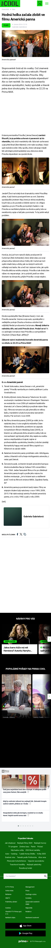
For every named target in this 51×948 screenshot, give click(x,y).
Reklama (8, 894)
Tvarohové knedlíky (17, 864)
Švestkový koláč (25, 868)
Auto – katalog (11, 854)
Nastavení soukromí (32, 917)
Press (27, 890)
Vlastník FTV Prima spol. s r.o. (13, 913)
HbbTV (7, 898)
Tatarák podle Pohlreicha (27, 857)
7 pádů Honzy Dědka (27, 854)
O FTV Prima (9, 887)
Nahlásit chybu (10, 917)
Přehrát (8, 706)
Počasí (40, 847)
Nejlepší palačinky (34, 864)
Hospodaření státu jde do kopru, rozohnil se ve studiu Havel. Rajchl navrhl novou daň (23, 814)
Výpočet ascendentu (36, 861)
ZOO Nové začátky (33, 850)
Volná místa (9, 890)
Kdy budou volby (17, 850)
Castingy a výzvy (31, 894)
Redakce (28, 911)
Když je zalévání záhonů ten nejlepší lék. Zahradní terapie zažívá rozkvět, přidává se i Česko (24, 802)
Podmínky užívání (11, 902)
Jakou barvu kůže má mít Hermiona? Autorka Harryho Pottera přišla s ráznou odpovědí (17, 649)
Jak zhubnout (10, 843)
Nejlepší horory (40, 843)
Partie (33, 847)
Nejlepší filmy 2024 (24, 843)
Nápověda (29, 908)
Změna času (24, 847)
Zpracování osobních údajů (32, 903)
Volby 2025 (41, 854)
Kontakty (28, 898)
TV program (13, 847)
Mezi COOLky (9, 709)
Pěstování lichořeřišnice (16, 861)
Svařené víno (10, 857)
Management (30, 887)
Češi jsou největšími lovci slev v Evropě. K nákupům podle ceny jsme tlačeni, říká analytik (24, 791)
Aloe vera (42, 857)
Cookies (8, 908)
